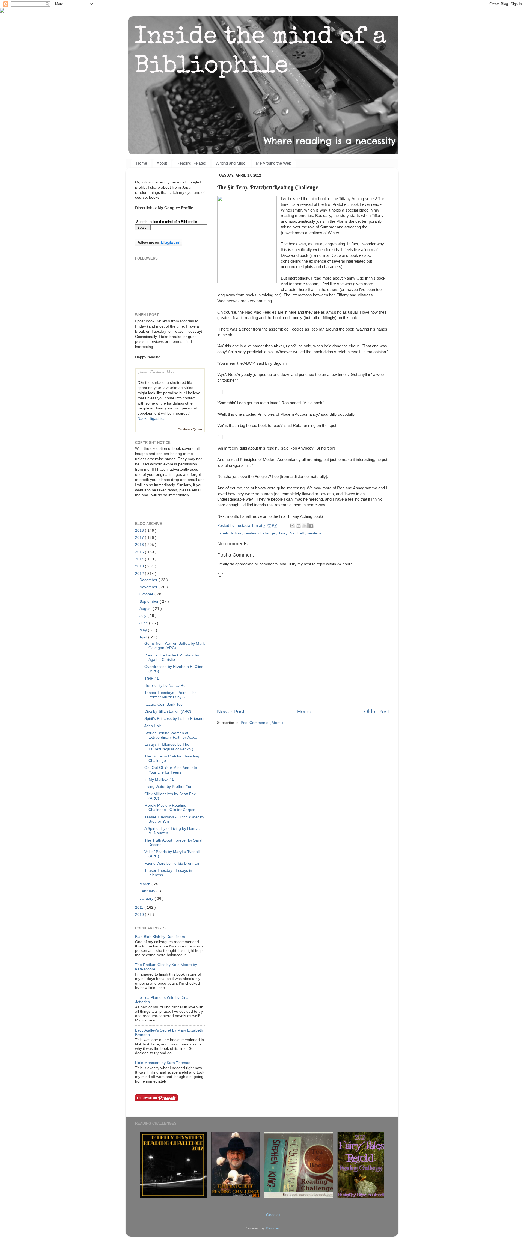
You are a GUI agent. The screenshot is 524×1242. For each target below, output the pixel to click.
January (146, 898)
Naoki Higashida (152, 419)
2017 (140, 538)
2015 (140, 552)
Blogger (272, 1228)
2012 (140, 574)
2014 (140, 559)
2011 (139, 907)
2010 (140, 915)
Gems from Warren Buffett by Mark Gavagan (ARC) (174, 645)
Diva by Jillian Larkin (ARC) (167, 711)
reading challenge (260, 533)
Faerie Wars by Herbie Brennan (171, 863)
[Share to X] (305, 525)
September (149, 601)
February (147, 891)
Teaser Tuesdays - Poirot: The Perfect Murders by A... (170, 695)
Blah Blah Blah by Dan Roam (160, 937)
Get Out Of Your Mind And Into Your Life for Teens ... (170, 770)
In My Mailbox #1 (159, 779)
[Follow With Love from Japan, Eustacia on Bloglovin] (158, 245)
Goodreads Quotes (190, 429)
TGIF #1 (151, 678)
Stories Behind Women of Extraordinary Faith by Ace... (170, 735)
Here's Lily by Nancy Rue (166, 686)
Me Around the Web (273, 163)
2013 (140, 566)
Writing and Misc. (231, 163)
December (149, 580)
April (143, 637)
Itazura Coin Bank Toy (163, 704)
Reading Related (191, 163)
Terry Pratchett (291, 533)
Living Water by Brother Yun (168, 787)
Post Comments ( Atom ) (262, 723)
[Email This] (292, 525)
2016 (140, 545)
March (145, 884)
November (149, 587)
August (146, 609)
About (162, 163)
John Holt (152, 726)
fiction (236, 533)
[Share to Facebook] (311, 525)
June (144, 623)
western (314, 533)
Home (141, 163)
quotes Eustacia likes (156, 372)
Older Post (376, 711)
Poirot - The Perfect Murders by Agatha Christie (171, 657)
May (143, 630)
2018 (140, 530)
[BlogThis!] (298, 525)
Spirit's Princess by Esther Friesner (174, 719)
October (146, 594)
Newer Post (230, 711)
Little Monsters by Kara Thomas (162, 1063)
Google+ (273, 1215)
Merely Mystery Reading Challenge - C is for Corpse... (171, 807)
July (143, 616)
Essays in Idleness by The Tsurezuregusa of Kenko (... (170, 746)
